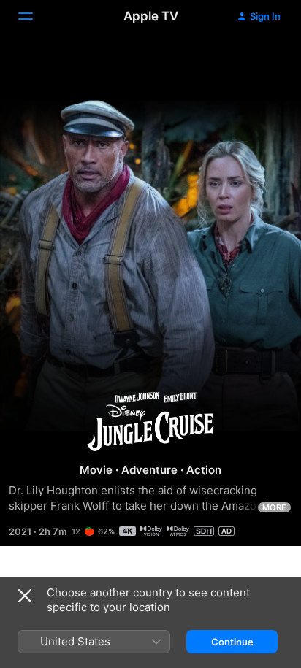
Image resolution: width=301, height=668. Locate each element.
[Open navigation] (34, 16)
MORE (274, 507)
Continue (232, 642)
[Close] (24, 595)
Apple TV (150, 16)
